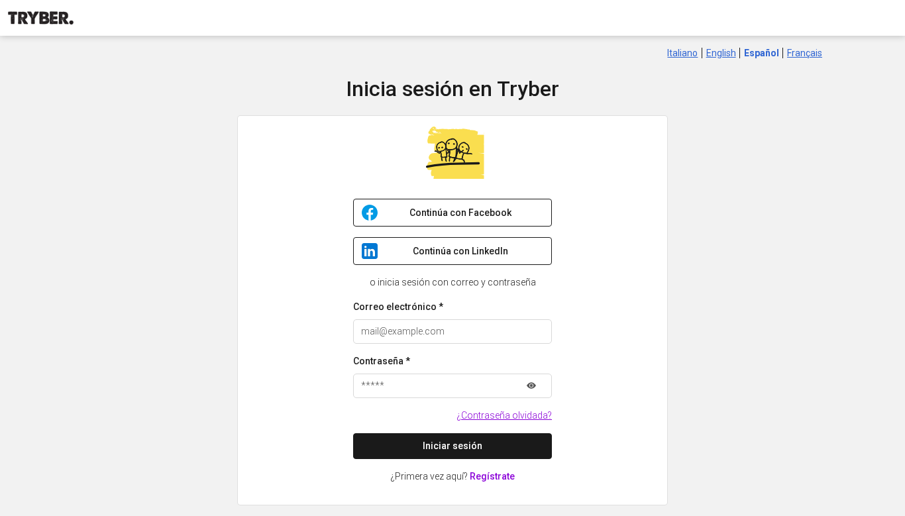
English (721, 53)
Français (804, 53)
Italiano (682, 53)
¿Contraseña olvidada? (504, 415)
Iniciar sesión (452, 445)
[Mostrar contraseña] (531, 385)
